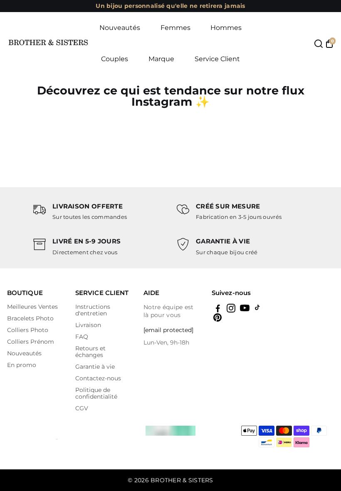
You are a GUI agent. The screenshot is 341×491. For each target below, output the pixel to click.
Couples (114, 59)
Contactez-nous (98, 378)
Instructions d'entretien (92, 310)
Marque (161, 59)
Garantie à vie (95, 366)
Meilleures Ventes (32, 306)
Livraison (88, 325)
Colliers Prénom (30, 341)
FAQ (81, 336)
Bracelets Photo (30, 318)
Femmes (175, 28)
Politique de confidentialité (96, 393)
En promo (21, 365)
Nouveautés (119, 28)
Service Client (217, 59)
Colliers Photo (27, 330)
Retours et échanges (90, 351)
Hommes (226, 28)
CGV (81, 408)
